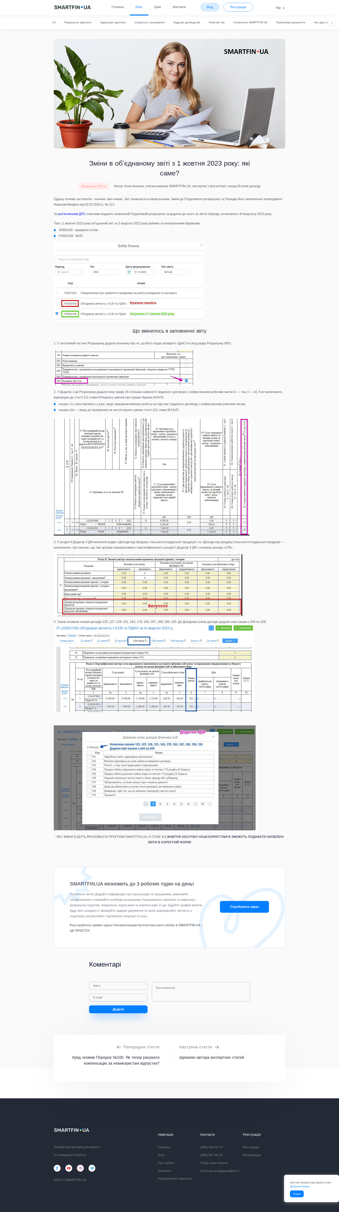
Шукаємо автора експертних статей (211, 1057)
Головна (118, 7)
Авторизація (252, 1155)
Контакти (179, 7)
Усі (54, 22)
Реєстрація (251, 1147)
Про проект (166, 1163)
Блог (139, 7)
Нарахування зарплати (175, 1178)
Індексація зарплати (113, 22)
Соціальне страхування (150, 22)
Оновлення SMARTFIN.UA (250, 22)
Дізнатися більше (300, 1186)
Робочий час (217, 22)
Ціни (157, 7)
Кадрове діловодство (186, 22)
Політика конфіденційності (219, 1171)
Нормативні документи (290, 22)
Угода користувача (213, 1163)
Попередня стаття (141, 1047)
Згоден (297, 1193)
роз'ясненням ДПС (72, 214)
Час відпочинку (323, 22)
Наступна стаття (195, 1047)
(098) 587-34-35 (211, 1155)
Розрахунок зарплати (77, 22)
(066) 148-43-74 (211, 1147)
